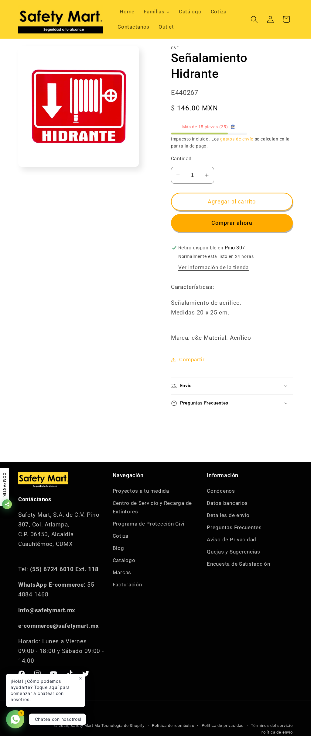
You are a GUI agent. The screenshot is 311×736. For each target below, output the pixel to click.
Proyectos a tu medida (141, 491)
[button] (254, 19)
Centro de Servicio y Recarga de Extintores (152, 507)
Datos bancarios (227, 503)
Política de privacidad (223, 725)
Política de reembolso (173, 725)
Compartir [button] (191, 359)
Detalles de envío (228, 515)
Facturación (127, 585)
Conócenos (221, 491)
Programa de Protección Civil (149, 524)
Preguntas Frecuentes (234, 527)
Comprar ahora (232, 223)
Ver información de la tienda (213, 267)
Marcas (122, 572)
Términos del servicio (272, 725)
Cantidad (181, 158)
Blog (118, 548)
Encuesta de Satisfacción (238, 564)
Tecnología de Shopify (123, 725)
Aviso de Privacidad (231, 539)
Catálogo (124, 560)
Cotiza (120, 536)
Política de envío (277, 732)
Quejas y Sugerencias (233, 552)
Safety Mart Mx (85, 725)
